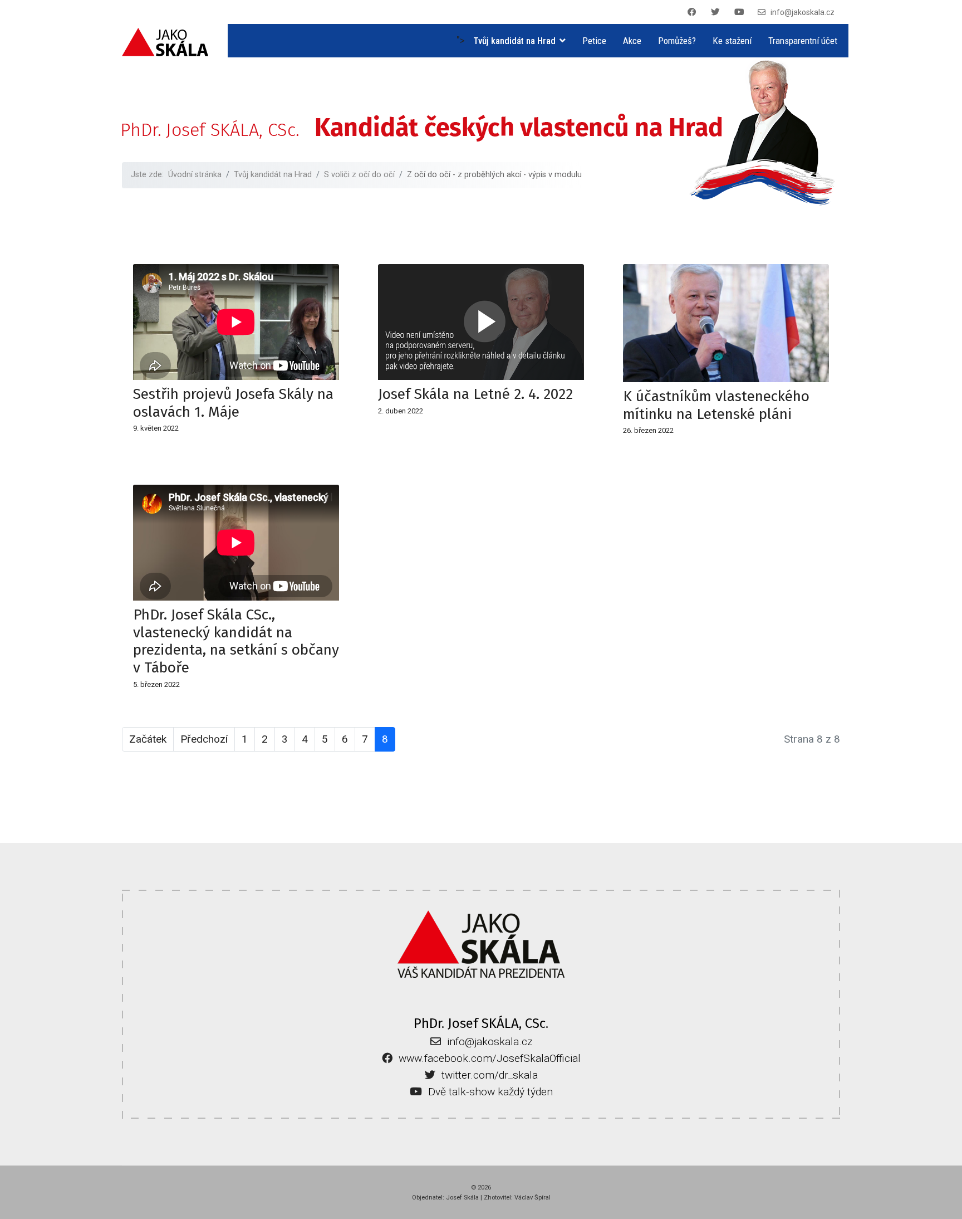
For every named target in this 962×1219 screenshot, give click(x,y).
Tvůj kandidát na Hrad (514, 40)
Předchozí (204, 739)
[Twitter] (717, 12)
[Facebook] (694, 12)
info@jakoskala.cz (802, 12)
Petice (594, 40)
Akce (632, 40)
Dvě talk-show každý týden (490, 1091)
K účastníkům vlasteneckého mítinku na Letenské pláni (716, 405)
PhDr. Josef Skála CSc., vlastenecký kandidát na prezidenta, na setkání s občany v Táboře (236, 641)
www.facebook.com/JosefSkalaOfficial (490, 1058)
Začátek (147, 739)
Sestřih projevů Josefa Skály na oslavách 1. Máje (233, 403)
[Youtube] (741, 12)
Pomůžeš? (677, 40)
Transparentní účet (802, 40)
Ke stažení (732, 40)
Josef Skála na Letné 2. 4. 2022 (475, 394)
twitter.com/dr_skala (489, 1075)
